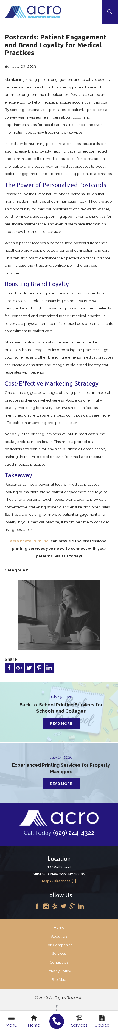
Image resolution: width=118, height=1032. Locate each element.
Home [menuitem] (34, 1025)
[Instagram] (46, 907)
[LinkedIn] (81, 907)
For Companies (59, 945)
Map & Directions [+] (59, 881)
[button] (110, 12)
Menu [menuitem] (11, 1025)
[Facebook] (37, 907)
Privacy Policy (59, 971)
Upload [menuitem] (102, 1025)
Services (59, 953)
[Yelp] (55, 907)
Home (59, 927)
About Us (59, 936)
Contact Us (59, 962)
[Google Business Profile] (72, 907)
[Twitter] (63, 907)
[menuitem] (56, 1021)
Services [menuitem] (79, 1025)
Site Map (59, 979)
